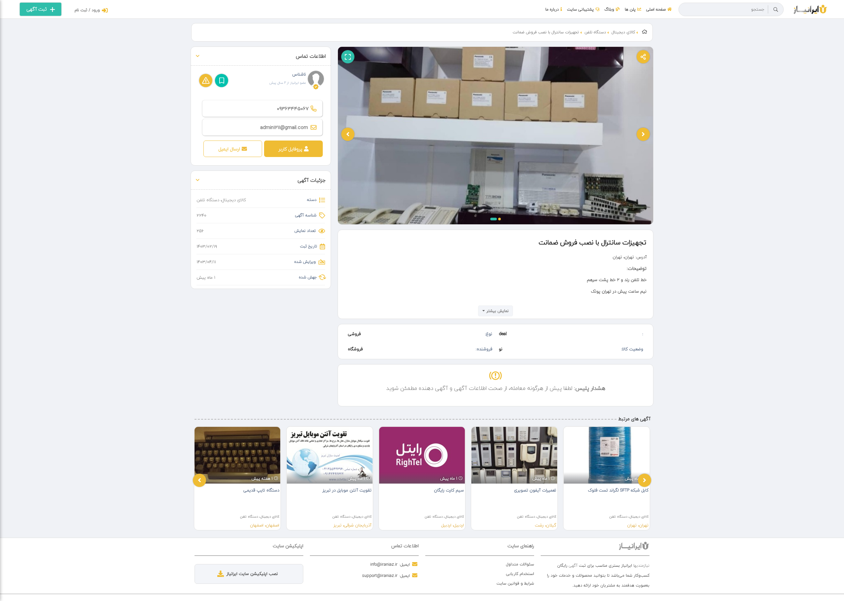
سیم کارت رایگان (449, 490)
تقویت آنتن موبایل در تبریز (347, 490)
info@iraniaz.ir (384, 564)
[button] (493, 219)
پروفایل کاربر (290, 149)
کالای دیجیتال (623, 32)
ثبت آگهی (36, 9)
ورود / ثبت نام (87, 10)
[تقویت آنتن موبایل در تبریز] (329, 455)
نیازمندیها (641, 565)
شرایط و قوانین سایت (515, 583)
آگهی (573, 565)
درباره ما (552, 9)
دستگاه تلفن (595, 32)
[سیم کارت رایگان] (422, 455)
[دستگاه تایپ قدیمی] (237, 455)
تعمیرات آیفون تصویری (535, 490)
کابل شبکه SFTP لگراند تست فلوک (618, 490)
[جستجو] (775, 9)
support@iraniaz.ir (380, 575)
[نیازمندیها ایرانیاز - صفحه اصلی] (811, 9)
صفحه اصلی (656, 9)
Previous (199, 480)
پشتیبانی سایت (580, 9)
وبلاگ (609, 9)
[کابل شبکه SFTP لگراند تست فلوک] (606, 455)
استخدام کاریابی (520, 573)
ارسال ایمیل (229, 149)
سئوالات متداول (520, 564)
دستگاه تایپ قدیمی (261, 490)
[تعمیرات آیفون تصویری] (514, 455)
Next (644, 480)
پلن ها (630, 9)
